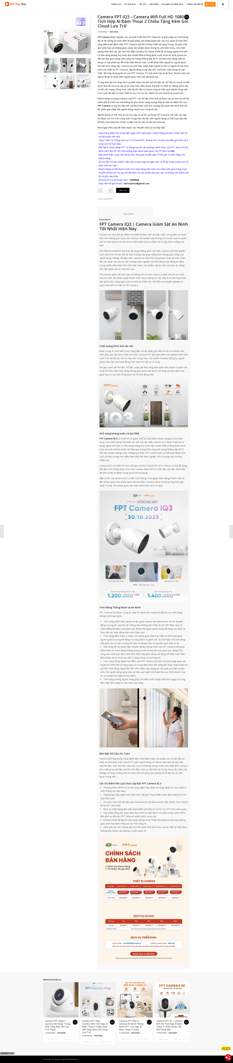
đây (173, 151)
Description (125, 213)
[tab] (125, 212)
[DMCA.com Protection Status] (7, 1053)
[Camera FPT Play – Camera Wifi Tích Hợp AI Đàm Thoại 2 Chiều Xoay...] (2, 531)
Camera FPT (108, 199)
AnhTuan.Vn (75, 1059)
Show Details (69, 1039)
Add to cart (123, 190)
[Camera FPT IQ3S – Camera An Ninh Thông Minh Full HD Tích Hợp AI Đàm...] (231, 531)
